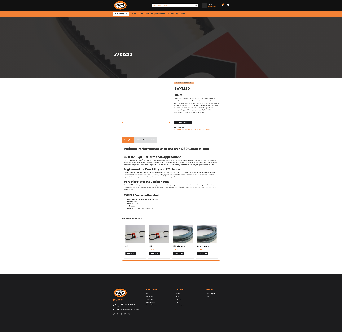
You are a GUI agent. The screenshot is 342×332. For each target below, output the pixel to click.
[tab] (128, 140)
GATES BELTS (197, 130)
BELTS (185, 130)
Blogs (147, 294)
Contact (171, 14)
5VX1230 (207, 130)
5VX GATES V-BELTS (181, 83)
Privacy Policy (150, 296)
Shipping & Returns (158, 14)
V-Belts (190, 83)
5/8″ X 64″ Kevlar (179, 246)
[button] (130, 253)
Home (134, 14)
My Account (180, 14)
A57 (126, 246)
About (140, 14)
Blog (147, 14)
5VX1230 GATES (178, 130)
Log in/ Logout (210, 294)
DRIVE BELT (190, 130)
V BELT (203, 130)
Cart (207, 296)
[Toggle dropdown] (115, 14)
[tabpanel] (171, 179)
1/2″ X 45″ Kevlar (203, 246)
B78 (150, 246)
